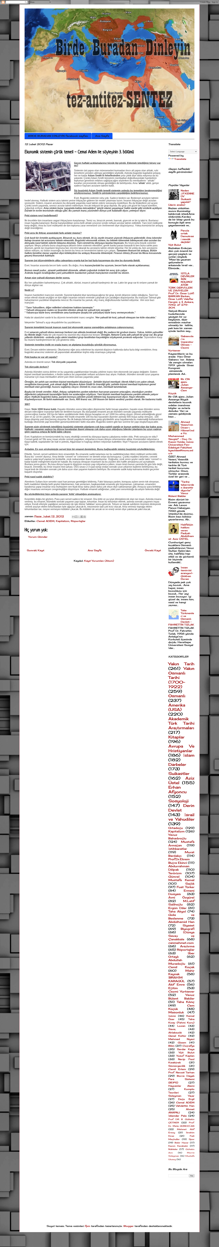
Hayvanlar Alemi (181, 1085)
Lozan (181, 1025)
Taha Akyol (177, 911)
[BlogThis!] (76, 516)
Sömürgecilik (176, 1065)
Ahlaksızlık (175, 1032)
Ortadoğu (175, 828)
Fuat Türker (185, 887)
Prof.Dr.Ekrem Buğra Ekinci (179, 860)
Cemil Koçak (181, 967)
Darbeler (177, 764)
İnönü (172, 1015)
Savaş (172, 1029)
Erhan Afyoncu (177, 789)
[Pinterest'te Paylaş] (84, 516)
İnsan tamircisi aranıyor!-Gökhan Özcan (187, 573)
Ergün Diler (177, 908)
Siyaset (188, 925)
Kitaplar (176, 737)
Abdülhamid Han (181, 922)
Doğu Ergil (186, 1099)
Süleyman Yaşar (181, 1095)
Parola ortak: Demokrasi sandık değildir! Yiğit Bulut (181, 237)
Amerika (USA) (176, 707)
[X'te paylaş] (78, 516)
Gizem (182, 1042)
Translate (180, 158)
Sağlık (189, 883)
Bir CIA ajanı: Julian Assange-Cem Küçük (180, 386)
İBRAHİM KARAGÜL (176, 979)
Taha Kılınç (186, 1002)
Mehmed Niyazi (181, 1039)
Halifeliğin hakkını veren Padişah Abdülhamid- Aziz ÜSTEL (181, 531)
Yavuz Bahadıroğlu (177, 836)
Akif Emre (176, 984)
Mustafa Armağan (181, 843)
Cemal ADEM (45, 521)
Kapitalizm (62, 521)
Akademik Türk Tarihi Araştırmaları (181, 723)
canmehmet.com (181, 943)
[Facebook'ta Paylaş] (81, 516)
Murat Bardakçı (181, 853)
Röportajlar (78, 521)
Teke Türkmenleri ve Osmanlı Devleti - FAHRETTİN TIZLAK (181, 617)
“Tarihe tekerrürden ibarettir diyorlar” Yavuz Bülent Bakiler (181, 489)
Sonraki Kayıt (35, 550)
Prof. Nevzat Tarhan (181, 1072)
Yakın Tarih (181, 664)
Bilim (171, 1045)
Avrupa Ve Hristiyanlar (181, 748)
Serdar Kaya (186, 1049)
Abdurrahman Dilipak (178, 867)
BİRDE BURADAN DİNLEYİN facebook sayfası (58, 135)
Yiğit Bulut (186, 1052)
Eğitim (173, 988)
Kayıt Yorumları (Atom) (99, 560)
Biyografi (187, 929)
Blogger (129, 1226)
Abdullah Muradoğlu (176, 961)
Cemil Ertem (177, 1069)
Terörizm (175, 873)
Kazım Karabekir (178, 1146)
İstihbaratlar (177, 849)
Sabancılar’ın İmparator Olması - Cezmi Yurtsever (180, 343)
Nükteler (173, 1149)
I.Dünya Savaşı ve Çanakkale (181, 935)
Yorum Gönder (38, 536)
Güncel (174, 876)
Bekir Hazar (181, 1142)
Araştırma (187, 946)
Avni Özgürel (181, 897)
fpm (87, 1226)
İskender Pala (177, 1115)
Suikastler (178, 773)
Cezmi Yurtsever (181, 991)
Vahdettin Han (185, 1105)
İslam (188, 755)
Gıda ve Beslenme (181, 916)
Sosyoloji (178, 801)
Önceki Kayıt (153, 550)
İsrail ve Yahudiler (181, 817)
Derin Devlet (181, 807)
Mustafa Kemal (181, 880)
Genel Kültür (177, 1035)
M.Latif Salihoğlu (181, 902)
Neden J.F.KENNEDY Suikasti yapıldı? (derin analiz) (181, 197)
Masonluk (176, 1012)
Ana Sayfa (102, 135)
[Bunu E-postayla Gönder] (73, 516)
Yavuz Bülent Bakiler (181, 996)
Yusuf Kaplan (185, 1055)
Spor (191, 1139)
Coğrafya (188, 1045)
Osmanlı (176, 696)
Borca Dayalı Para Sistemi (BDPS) (181, 1079)
